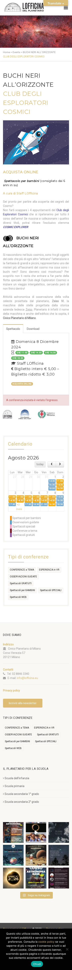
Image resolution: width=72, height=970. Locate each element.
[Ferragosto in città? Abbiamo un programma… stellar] (13, 855)
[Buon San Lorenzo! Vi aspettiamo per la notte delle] (58, 855)
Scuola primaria (14, 786)
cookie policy (46, 941)
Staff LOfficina (27, 193)
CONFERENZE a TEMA (22, 569)
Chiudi (37, 964)
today (40, 464)
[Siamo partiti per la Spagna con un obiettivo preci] (36, 832)
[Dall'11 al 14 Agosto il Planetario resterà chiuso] (36, 855)
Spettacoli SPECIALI (50, 590)
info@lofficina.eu (27, 678)
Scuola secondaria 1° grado (22, 794)
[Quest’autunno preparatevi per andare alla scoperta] (13, 832)
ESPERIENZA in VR (49, 569)
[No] (67, 949)
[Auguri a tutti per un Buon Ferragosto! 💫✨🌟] (58, 832)
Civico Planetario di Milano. (19, 318)
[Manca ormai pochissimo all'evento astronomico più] (13, 878)
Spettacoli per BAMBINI (22, 590)
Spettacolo (13, 328)
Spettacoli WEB (18, 597)
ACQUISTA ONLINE (20, 172)
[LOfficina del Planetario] (24, 7)
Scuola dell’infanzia (17, 778)
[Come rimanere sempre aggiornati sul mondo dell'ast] (58, 878)
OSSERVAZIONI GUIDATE (23, 576)
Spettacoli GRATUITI (21, 583)
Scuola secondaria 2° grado (22, 801)
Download (33, 328)
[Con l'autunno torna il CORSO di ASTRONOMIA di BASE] (36, 878)
